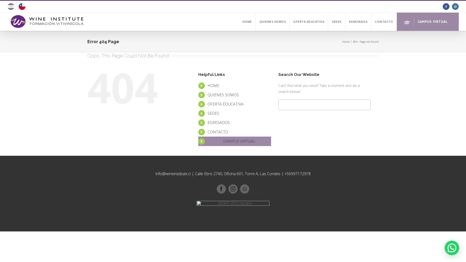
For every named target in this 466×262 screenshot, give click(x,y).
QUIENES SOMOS (223, 95)
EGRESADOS (219, 122)
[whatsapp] (244, 189)
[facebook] (221, 189)
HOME (213, 85)
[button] (452, 248)
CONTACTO (218, 132)
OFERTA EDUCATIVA (225, 104)
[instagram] (233, 189)
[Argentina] (11, 8)
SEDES (213, 113)
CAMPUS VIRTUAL (239, 141)
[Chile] (21, 8)
